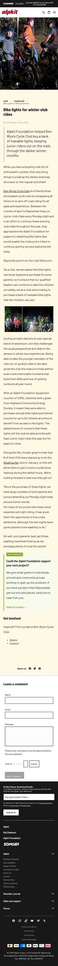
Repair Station (9, 866)
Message (9, 724)
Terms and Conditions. (46, 803)
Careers (6, 876)
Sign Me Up (11, 812)
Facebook (14, 643)
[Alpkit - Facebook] (13, 920)
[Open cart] (49, 12)
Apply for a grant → (16, 607)
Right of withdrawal (29, 939)
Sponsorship (8, 880)
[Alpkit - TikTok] (25, 920)
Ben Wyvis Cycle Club (17, 191)
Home (6, 101)
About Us (7, 873)
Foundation (19, 101)
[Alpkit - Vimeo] (38, 920)
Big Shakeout (9, 832)
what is (8, 763)
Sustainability (9, 862)
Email (7, 709)
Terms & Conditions (29, 927)
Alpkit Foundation (12, 838)
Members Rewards (11, 859)
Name (8, 694)
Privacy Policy (14, 805)
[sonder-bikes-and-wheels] (8, 3)
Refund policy (9, 886)
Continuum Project (11, 869)
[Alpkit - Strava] (44, 920)
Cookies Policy (26, 805)
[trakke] (19, 3)
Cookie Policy (29, 935)
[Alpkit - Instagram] (19, 920)
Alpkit (6, 826)
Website (13, 640)
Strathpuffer (11, 462)
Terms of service (10, 883)
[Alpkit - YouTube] (32, 920)
